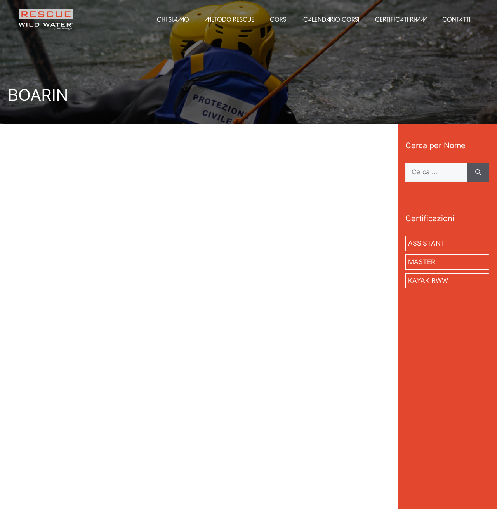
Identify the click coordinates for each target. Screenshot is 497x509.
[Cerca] (478, 172)
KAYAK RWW (428, 280)
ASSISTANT (426, 243)
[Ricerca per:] (436, 172)
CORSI (279, 19)
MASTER (421, 262)
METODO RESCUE (229, 19)
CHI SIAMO (173, 19)
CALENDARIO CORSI (331, 19)
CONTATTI (456, 19)
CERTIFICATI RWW (401, 19)
